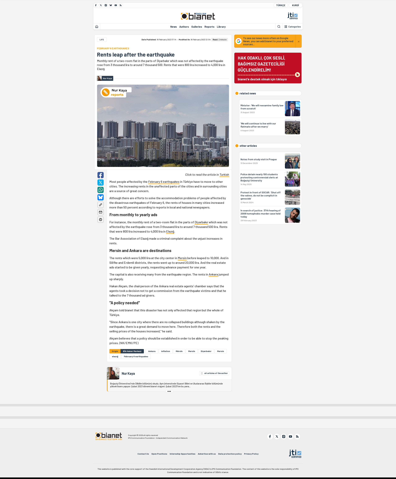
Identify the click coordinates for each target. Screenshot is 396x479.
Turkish (224, 174)
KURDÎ (295, 5)
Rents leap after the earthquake (136, 54)
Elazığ (170, 231)
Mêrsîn (179, 351)
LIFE (102, 39)
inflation (165, 351)
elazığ (115, 356)
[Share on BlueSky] (100, 197)
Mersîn (191, 351)
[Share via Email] (100, 212)
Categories (294, 26)
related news (248, 93)
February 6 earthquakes (163, 181)
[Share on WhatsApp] (100, 190)
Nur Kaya (128, 373)
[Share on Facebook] (100, 175)
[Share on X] (100, 182)
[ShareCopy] (100, 205)
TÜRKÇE (280, 5)
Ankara (213, 274)
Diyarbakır (201, 222)
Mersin (182, 258)
